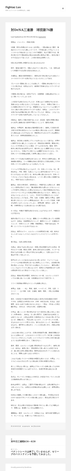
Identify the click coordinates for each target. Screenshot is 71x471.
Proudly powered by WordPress (21, 467)
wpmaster (42, 37)
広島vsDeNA (36, 426)
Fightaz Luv (13, 7)
